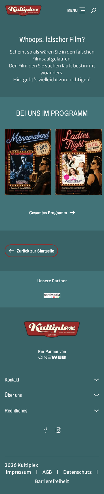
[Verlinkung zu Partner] (52, 296)
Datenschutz (77, 472)
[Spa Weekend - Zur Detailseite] (78, 162)
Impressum (18, 472)
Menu (72, 10)
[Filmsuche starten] (93, 10)
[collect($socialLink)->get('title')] (45, 430)
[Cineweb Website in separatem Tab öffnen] (52, 357)
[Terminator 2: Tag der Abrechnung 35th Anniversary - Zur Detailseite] (28, 162)
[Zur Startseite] (23, 10)
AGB (47, 472)
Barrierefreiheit (52, 481)
